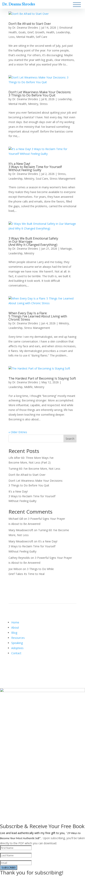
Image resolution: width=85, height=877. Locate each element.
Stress (44, 104)
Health (50, 32)
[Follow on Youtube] (27, 667)
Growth (39, 32)
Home (15, 622)
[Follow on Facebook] (11, 667)
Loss (11, 37)
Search (70, 438)
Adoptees (17, 648)
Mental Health (25, 37)
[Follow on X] (19, 667)
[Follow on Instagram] (35, 667)
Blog (14, 632)
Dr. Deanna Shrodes (18, 4)
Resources (18, 638)
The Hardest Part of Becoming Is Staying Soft (42, 378)
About (15, 627)
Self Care (41, 37)
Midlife (28, 387)
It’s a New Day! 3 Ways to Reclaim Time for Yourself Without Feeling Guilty (35, 166)
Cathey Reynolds (19, 558)
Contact (16, 653)
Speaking (17, 643)
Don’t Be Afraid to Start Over (29, 23)
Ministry (33, 104)
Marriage (66, 248)
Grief (30, 32)
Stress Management (63, 178)
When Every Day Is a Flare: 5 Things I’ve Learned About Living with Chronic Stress (37, 316)
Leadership (63, 32)
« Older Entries (17, 432)
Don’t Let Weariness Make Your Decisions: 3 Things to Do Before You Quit (39, 93)
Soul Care (42, 178)
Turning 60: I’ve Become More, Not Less (34, 468)
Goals (22, 32)
